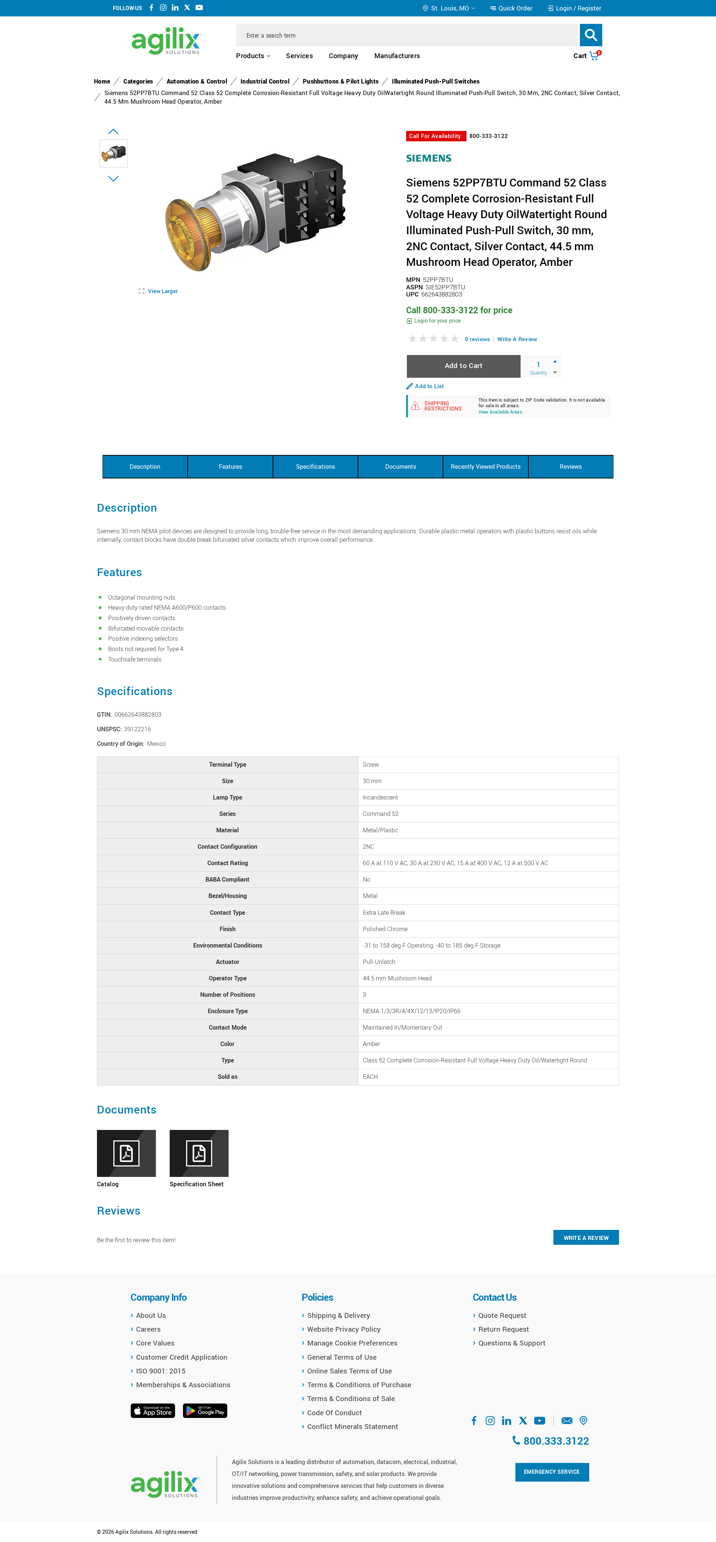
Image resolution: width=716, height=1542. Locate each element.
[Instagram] (163, 8)
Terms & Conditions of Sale (351, 1398)
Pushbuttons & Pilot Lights (341, 81)
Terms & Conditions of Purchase (359, 1384)
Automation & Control (197, 81)
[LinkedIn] (175, 8)
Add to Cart (464, 365)
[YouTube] (199, 8)
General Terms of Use (342, 1357)
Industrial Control (265, 81)
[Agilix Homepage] (165, 1484)
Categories (138, 81)
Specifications (315, 466)
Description (145, 466)
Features (230, 466)
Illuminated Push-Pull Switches (436, 81)
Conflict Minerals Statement (352, 1426)
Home (102, 81)
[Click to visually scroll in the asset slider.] (113, 131)
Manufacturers (397, 55)
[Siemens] (429, 157)
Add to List (429, 386)
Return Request (503, 1329)
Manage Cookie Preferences (352, 1343)
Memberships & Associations (183, 1384)
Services (299, 55)
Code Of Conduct (334, 1412)
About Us (151, 1315)
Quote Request (502, 1315)
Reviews (571, 466)
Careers (148, 1329)
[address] (583, 1423)
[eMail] (567, 1423)
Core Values (155, 1343)
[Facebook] (151, 8)
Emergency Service (552, 1471)
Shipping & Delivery (338, 1315)
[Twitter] (187, 8)
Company (343, 55)
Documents (400, 466)
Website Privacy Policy (344, 1329)
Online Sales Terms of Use (349, 1371)
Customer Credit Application (181, 1357)
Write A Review (517, 339)
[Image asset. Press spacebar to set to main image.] (114, 153)
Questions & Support (512, 1343)
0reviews (477, 339)
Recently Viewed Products (486, 466)
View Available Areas (500, 412)
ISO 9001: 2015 (161, 1371)
